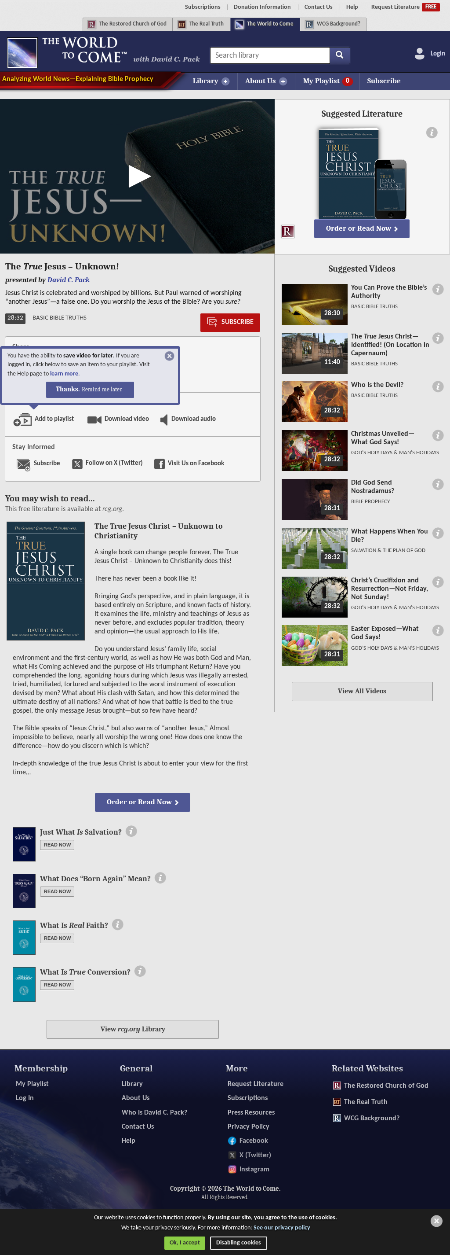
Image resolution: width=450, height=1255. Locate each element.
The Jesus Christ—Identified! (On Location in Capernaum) (390, 345)
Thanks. (89, 389)
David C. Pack (68, 280)
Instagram (254, 1169)
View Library (133, 1029)
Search (340, 55)
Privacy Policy (248, 1126)
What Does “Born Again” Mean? (95, 878)
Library (132, 1084)
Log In (25, 1098)
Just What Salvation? (81, 832)
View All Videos (362, 691)
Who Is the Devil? (377, 385)
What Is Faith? (74, 925)
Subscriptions (203, 7)
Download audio (191, 417)
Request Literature (403, 7)
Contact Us (319, 7)
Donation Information (262, 7)
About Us (135, 1098)
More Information (131, 831)
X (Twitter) (255, 1155)
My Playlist (32, 1084)
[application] (137, 176)
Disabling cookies (238, 1243)
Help (352, 7)
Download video (120, 417)
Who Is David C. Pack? (154, 1112)
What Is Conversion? (85, 972)
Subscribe (384, 81)
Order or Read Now (139, 802)
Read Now (57, 844)
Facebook (254, 1141)
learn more (64, 374)
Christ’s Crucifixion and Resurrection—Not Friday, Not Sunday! (389, 589)
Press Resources (251, 1112)
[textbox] (280, 55)
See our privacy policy (282, 1228)
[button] (137, 176)
